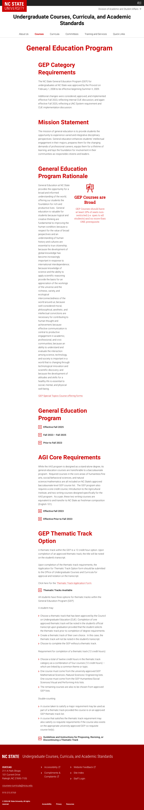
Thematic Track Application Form (74, 583)
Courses (39, 34)
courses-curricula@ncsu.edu (17, 785)
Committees (72, 34)
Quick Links (119, 34)
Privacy (59, 804)
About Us (24, 34)
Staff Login (79, 778)
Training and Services (96, 34)
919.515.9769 (9, 792)
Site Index (79, 772)
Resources (70, 804)
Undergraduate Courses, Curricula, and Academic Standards (72, 20)
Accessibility (46, 804)
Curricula (54, 34)
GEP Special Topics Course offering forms (60, 395)
